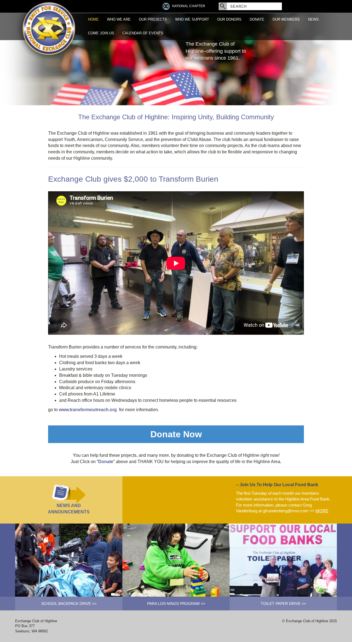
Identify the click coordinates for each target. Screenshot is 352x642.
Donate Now (176, 434)
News (313, 19)
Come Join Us (101, 33)
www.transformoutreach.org (88, 409)
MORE (322, 510)
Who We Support (192, 19)
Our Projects (153, 19)
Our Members (286, 19)
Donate (257, 19)
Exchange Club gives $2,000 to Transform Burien (133, 179)
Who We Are (119, 19)
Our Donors (229, 19)
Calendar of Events (142, 33)
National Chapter (188, 6)
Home (93, 19)
